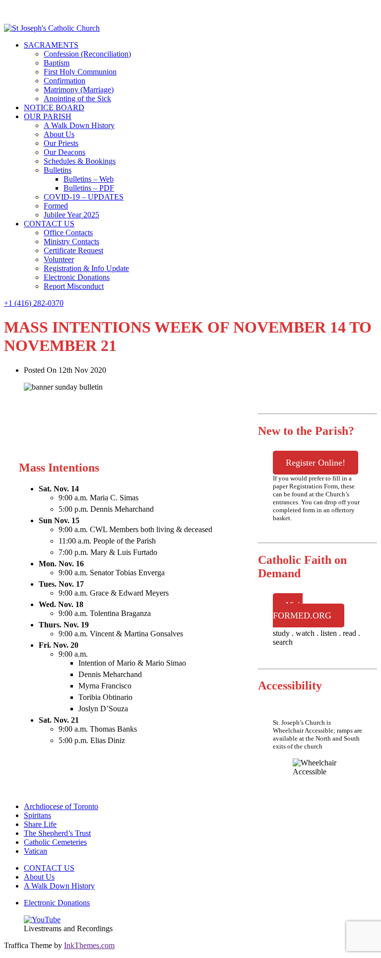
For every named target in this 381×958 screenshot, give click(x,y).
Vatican (35, 851)
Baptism (56, 63)
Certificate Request (73, 250)
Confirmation (64, 80)
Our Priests (61, 143)
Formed (56, 206)
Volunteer (59, 259)
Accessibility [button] (290, 685)
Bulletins (57, 170)
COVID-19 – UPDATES (84, 197)
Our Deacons (64, 152)
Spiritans (37, 815)
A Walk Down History (79, 125)
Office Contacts (68, 232)
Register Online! (315, 463)
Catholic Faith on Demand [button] (302, 566)
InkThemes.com (89, 945)
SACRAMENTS (51, 45)
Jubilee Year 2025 (71, 214)
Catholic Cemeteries (55, 842)
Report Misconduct (74, 286)
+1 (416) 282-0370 (34, 303)
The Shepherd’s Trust (57, 833)
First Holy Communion (80, 72)
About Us (59, 134)
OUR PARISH (47, 116)
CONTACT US (49, 223)
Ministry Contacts (71, 241)
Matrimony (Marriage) (79, 89)
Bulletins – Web (89, 179)
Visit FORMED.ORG (302, 610)
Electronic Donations (77, 277)
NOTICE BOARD (54, 107)
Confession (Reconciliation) (87, 54)
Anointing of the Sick (77, 98)
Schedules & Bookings (80, 161)
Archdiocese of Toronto (61, 806)
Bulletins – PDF (89, 188)
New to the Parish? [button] (306, 430)
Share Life (40, 824)
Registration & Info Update (86, 268)
